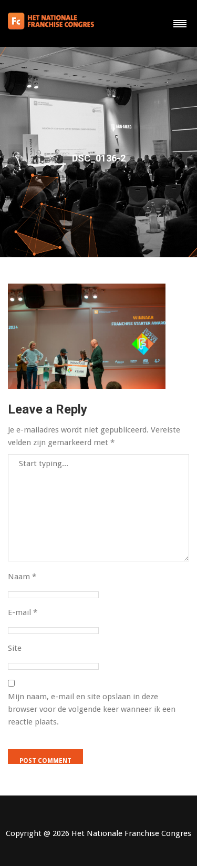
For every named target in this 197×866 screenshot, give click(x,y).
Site (15, 648)
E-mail (22, 612)
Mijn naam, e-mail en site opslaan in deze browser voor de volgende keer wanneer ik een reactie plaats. (91, 709)
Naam (22, 576)
